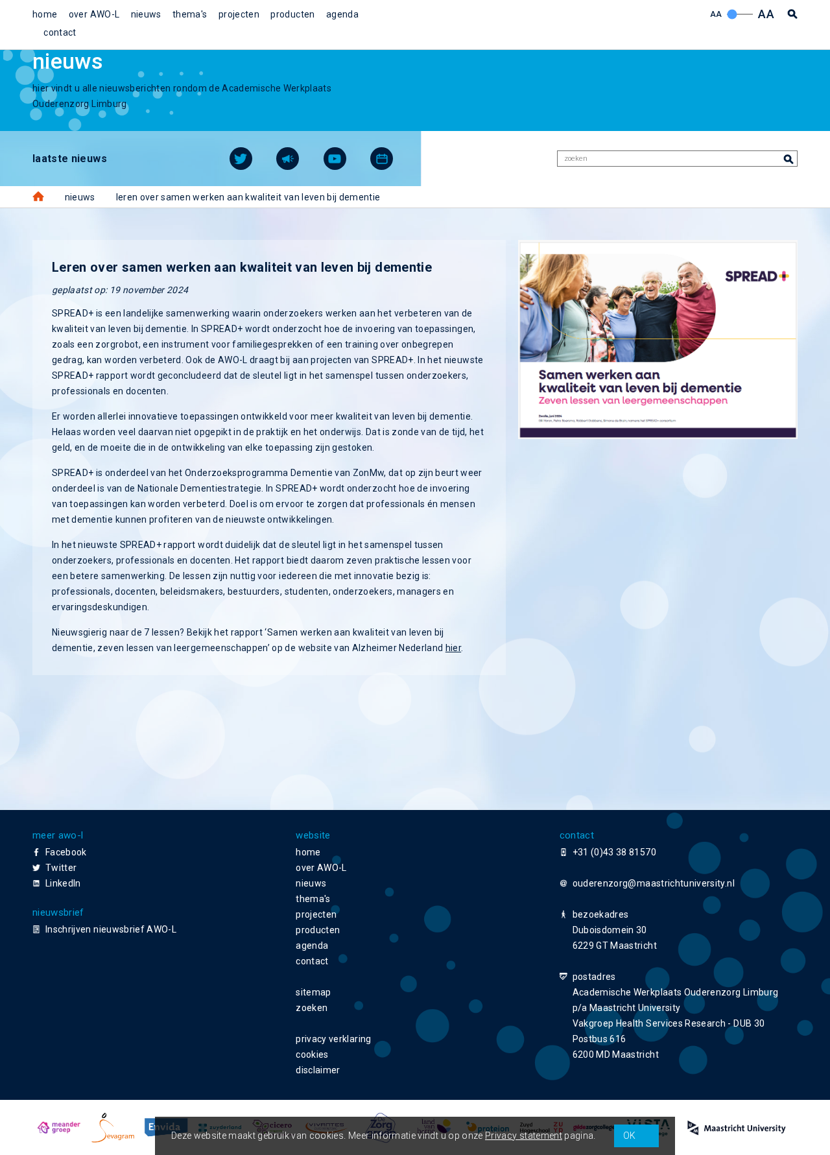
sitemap (313, 992)
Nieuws (80, 197)
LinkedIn (63, 883)
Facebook (66, 852)
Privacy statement (523, 1135)
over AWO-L (94, 14)
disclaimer (318, 1070)
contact (59, 32)
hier (453, 648)
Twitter (61, 868)
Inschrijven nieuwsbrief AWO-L (110, 929)
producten (292, 14)
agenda (342, 14)
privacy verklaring (333, 1039)
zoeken (311, 1008)
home (44, 14)
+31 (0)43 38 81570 (614, 852)
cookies (312, 1054)
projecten (239, 14)
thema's (189, 14)
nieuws (146, 14)
